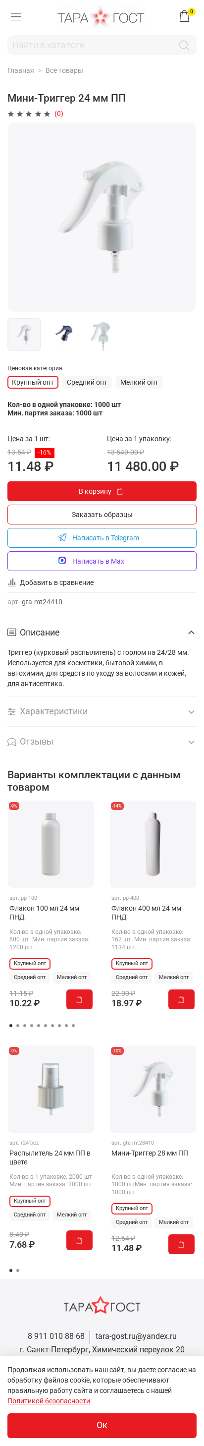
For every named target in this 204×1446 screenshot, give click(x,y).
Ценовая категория (34, 368)
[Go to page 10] (73, 1025)
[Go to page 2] (17, 1025)
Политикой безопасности (48, 1401)
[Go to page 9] (66, 1025)
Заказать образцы (102, 515)
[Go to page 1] (10, 1025)
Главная (20, 70)
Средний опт (87, 382)
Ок (102, 1425)
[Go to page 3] (24, 1025)
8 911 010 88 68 (56, 1336)
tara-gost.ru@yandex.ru (136, 1336)
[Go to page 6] (45, 1025)
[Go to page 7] (52, 1025)
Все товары (64, 70)
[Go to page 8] (59, 1025)
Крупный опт (33, 382)
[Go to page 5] (38, 1025)
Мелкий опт (139, 382)
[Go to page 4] (31, 1025)
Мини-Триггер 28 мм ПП (149, 1153)
